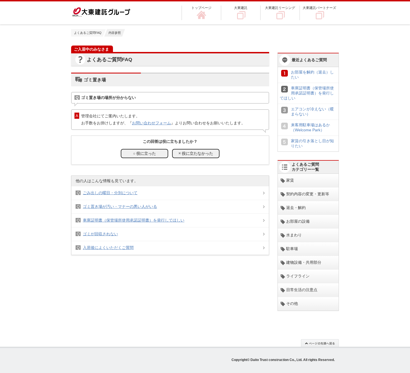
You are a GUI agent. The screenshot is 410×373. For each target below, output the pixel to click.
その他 (292, 303)
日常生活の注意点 (301, 290)
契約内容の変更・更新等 (307, 194)
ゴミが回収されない (100, 234)
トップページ (201, 8)
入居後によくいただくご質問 (108, 247)
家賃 (290, 180)
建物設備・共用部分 (303, 262)
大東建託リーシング (280, 8)
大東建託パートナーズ (319, 8)
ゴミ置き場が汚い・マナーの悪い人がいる (120, 206)
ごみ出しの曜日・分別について (110, 193)
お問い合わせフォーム (151, 123)
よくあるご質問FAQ (88, 32)
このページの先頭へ (320, 343)
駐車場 (292, 248)
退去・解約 (296, 207)
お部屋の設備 (298, 221)
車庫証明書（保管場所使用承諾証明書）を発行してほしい (133, 220)
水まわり (294, 235)
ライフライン (298, 276)
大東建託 (240, 8)
